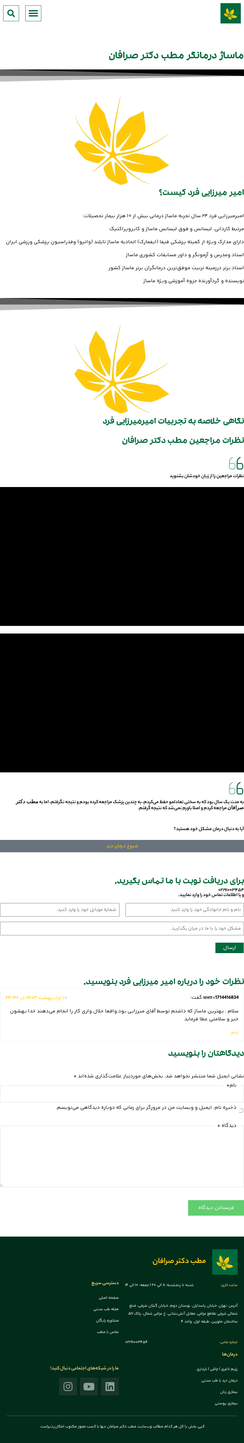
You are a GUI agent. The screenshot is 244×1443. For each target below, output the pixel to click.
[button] (33, 13)
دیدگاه (226, 1126)
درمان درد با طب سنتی (219, 1381)
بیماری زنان (229, 1392)
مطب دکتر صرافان (179, 1262)
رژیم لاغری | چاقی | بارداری (217, 1369)
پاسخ (235, 1033)
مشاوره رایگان (107, 1321)
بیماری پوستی (226, 1404)
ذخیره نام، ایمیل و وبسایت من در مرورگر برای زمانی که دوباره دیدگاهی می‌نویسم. (146, 1108)
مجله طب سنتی (106, 1309)
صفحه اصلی (109, 1298)
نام (231, 1085)
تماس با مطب (108, 1332)
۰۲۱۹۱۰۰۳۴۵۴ (231, 890)
